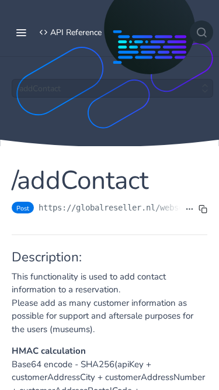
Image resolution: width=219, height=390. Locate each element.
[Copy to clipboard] (203, 209)
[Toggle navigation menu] (21, 32)
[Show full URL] (189, 209)
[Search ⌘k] (201, 32)
